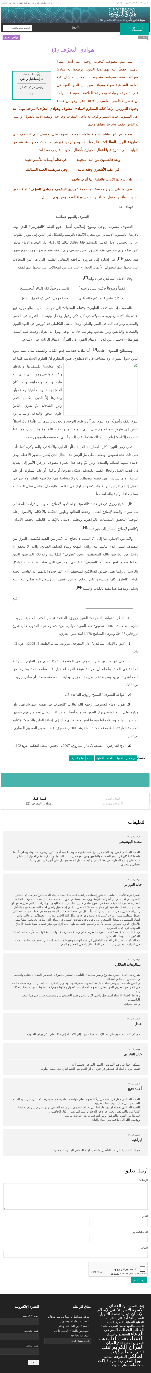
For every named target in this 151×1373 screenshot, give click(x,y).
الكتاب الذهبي (131, 3)
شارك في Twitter (46, 780)
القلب (90, 758)
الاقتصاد (116, 1314)
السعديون (123, 1334)
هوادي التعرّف (77, 758)
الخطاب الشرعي (118, 1329)
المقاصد (108, 1356)
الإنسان (137, 1314)
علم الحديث (119, 1365)
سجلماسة (135, 1364)
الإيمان (126, 1314)
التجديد (139, 1318)
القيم (140, 1352)
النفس (115, 1361)
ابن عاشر (130, 758)
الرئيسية (144, 3)
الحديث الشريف (117, 1325)
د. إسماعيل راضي (31, 79)
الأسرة (138, 1309)
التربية (118, 1318)
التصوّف (119, 758)
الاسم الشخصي (31, 1330)
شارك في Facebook (16, 780)
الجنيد (109, 758)
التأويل (104, 1314)
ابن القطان (118, 1305)
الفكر (120, 1343)
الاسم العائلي (32, 1345)
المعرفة (120, 1356)
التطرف (119, 1322)
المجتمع (131, 1352)
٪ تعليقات (143, 37)
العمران (138, 1343)
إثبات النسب (136, 1306)
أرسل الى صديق (134, 780)
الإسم (145, 1216)
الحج (130, 1325)
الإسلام (103, 1309)
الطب (122, 1339)
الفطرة (128, 1343)
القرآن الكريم (128, 1347)
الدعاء (137, 1334)
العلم (113, 1338)
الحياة (105, 1326)
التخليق (128, 1318)
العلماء (103, 1339)
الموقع (144, 1247)
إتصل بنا (118, 3)
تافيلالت (104, 1360)
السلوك (100, 758)
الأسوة (126, 1309)
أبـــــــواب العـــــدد (136, 28)
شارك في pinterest (105, 780)
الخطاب (138, 1330)
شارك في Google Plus (75, 780)
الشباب (135, 1338)
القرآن (111, 1343)
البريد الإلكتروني (140, 1232)
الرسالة (143, 1180)
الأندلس (115, 1310)
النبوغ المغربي (132, 1360)
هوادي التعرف (11, 37)
